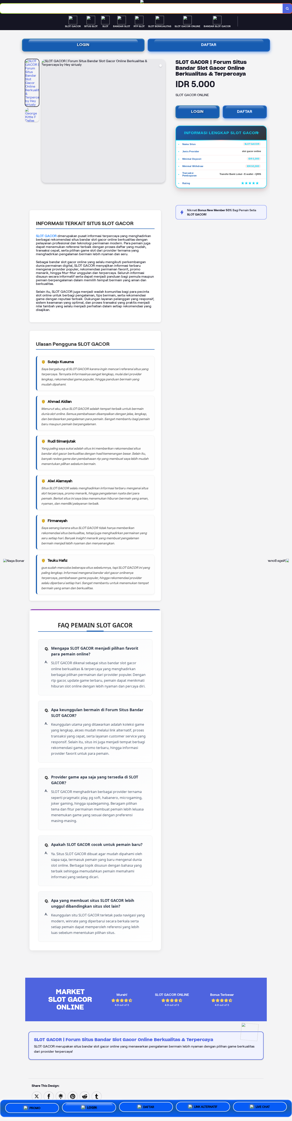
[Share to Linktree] (61, 1096)
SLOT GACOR (46, 236)
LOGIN (83, 44)
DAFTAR (209, 44)
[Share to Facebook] (49, 1096)
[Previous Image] (44, 121)
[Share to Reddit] (85, 1096)
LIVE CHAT (263, 1108)
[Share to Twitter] (37, 1096)
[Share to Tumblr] (96, 1096)
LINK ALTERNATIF (205, 1108)
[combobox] (141, 8)
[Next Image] (161, 121)
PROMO (34, 1106)
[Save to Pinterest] (73, 1096)
